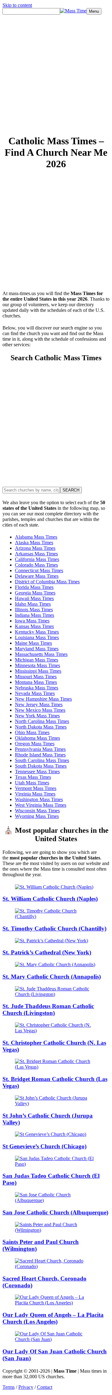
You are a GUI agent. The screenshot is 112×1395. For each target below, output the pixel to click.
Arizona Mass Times (35, 548)
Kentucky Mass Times (37, 632)
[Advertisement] (56, 73)
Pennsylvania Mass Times (40, 749)
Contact (44, 1387)
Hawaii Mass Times (34, 598)
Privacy (25, 1387)
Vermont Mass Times (35, 788)
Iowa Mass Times (32, 620)
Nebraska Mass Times (36, 687)
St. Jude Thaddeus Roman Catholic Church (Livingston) (48, 1009)
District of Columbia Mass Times (47, 581)
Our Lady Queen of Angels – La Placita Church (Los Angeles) (53, 1318)
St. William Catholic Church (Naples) (50, 898)
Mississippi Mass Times (38, 671)
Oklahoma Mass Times (37, 738)
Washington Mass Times (39, 799)
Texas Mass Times (33, 777)
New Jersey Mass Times (39, 704)
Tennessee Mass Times (37, 771)
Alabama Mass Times (36, 537)
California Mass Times (37, 559)
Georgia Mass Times (35, 592)
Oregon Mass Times (34, 743)
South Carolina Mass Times (42, 760)
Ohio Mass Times (32, 732)
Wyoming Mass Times (37, 816)
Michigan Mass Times (36, 659)
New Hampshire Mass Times (43, 699)
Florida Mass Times (34, 587)
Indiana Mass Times (34, 615)
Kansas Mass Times (34, 626)
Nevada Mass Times (35, 693)
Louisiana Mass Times (37, 637)
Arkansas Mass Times (36, 553)
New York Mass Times (37, 715)
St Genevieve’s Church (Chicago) (44, 1146)
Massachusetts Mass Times (41, 654)
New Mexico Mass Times (40, 710)
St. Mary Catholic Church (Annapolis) (51, 976)
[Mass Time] (73, 10)
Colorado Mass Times (36, 564)
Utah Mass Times (32, 782)
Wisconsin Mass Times (37, 810)
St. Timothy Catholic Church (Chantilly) (54, 928)
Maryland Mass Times (36, 648)
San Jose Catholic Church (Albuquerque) (55, 1212)
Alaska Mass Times (34, 542)
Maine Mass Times (33, 643)
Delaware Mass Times (36, 576)
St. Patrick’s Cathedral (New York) (46, 952)
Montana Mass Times (36, 682)
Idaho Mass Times (33, 604)
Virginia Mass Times (35, 793)
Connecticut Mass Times (39, 570)
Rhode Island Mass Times (40, 754)
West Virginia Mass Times (40, 805)
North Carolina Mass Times (42, 721)
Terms (8, 1387)
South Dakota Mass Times (41, 766)
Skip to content (17, 5)
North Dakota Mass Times (41, 726)
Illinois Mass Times (34, 609)
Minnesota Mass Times (37, 665)
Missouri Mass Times (36, 676)
